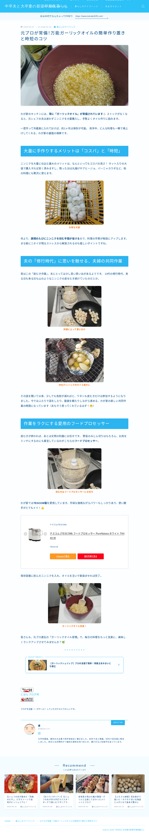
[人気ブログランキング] (74, 699)
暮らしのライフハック (86, 6)
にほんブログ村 (30, 694)
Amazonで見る (62, 556)
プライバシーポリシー (56, 13)
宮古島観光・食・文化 (56, 6)
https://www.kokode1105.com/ (89, 16)
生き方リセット (113, 6)
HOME (8, 821)
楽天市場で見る (90, 556)
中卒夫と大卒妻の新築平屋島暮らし (36, 6)
